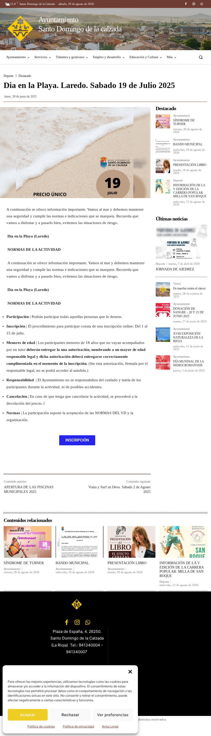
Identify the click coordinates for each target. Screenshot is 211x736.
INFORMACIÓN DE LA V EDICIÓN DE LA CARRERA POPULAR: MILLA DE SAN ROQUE (189, 190)
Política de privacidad (78, 726)
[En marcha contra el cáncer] (163, 289)
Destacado (25, 75)
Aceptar (27, 714)
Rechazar (70, 714)
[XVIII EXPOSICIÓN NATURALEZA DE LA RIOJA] (163, 334)
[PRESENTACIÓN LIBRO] (163, 166)
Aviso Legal (110, 726)
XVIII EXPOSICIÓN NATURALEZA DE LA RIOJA (188, 337)
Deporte (8, 75)
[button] (130, 671)
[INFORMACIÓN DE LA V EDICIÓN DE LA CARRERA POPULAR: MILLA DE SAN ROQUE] (163, 186)
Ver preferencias (112, 714)
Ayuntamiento (181, 115)
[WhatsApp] (202, 4)
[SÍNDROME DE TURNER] (163, 121)
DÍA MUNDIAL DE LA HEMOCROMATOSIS (188, 363)
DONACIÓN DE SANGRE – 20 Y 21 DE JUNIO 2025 (188, 312)
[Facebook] (186, 4)
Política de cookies (41, 726)
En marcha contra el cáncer (189, 288)
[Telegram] (92, 462)
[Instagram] (194, 4)
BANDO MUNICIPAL (188, 144)
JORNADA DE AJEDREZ (175, 269)
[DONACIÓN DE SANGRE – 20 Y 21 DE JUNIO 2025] (163, 310)
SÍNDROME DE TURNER (184, 122)
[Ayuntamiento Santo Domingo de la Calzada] (77, 604)
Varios (177, 283)
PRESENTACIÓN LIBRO (189, 165)
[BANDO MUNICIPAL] (163, 145)
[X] (56, 462)
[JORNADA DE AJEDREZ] (181, 242)
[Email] (80, 462)
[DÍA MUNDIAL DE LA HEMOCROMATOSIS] (163, 362)
